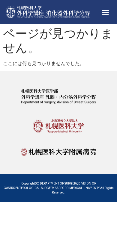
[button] (105, 12)
